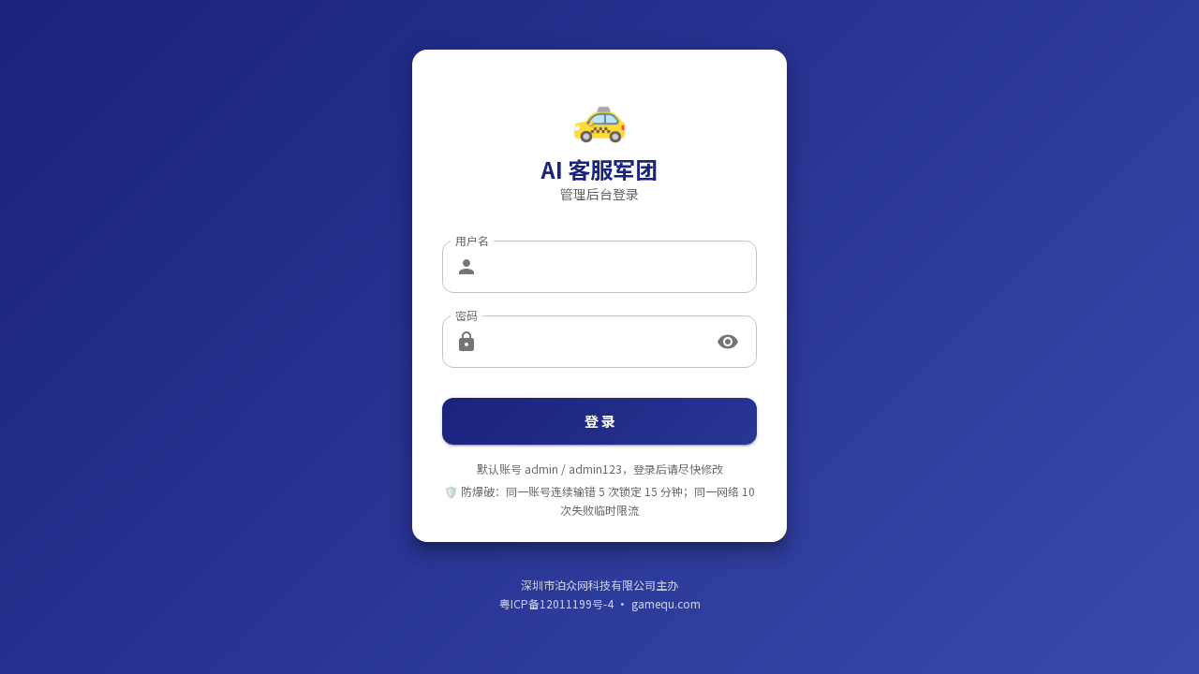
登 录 (600, 421)
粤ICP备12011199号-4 (556, 603)
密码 (466, 315)
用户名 (472, 240)
